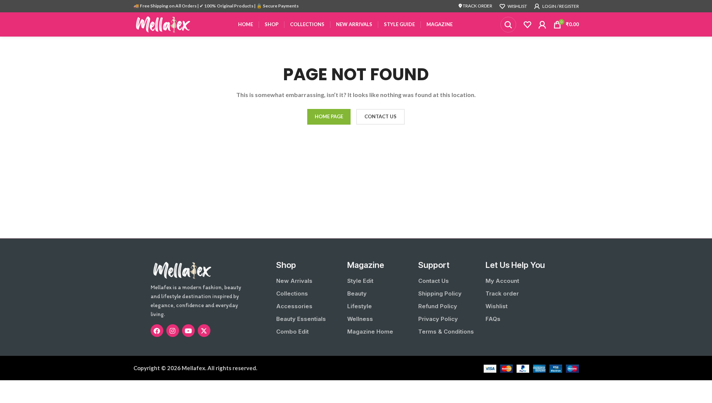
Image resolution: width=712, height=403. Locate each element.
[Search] (508, 24)
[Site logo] (163, 23)
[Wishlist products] (527, 24)
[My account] (542, 24)
